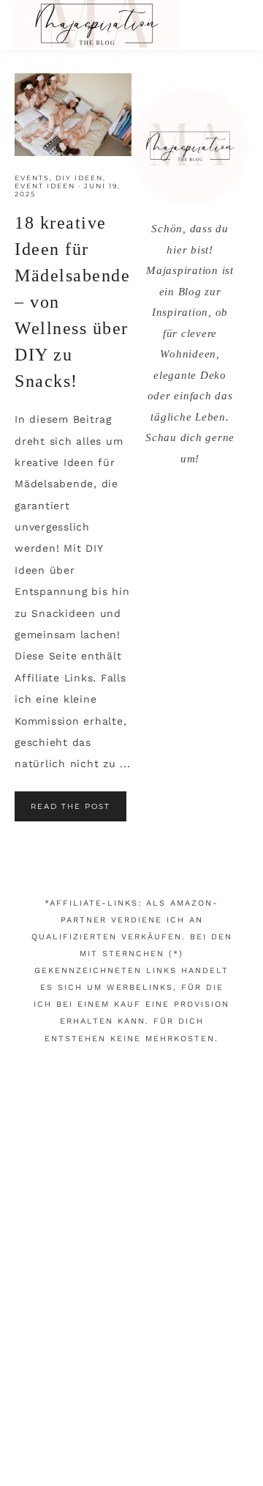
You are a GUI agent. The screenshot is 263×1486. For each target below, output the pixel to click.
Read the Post (70, 806)
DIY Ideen (79, 178)
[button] (234, 21)
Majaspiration (97, 24)
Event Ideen (45, 186)
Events (32, 178)
